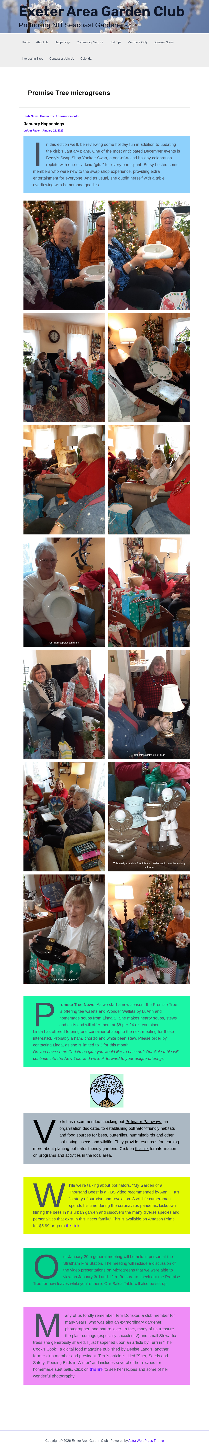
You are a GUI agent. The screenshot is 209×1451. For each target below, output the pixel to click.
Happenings (63, 42)
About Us (42, 42)
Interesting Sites (32, 58)
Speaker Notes (164, 42)
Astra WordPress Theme (146, 1440)
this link (142, 1148)
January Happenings (43, 123)
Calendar (86, 58)
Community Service (90, 42)
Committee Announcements (59, 116)
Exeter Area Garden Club (102, 11)
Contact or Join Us (61, 58)
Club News (30, 116)
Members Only (138, 42)
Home (26, 42)
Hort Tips (115, 42)
